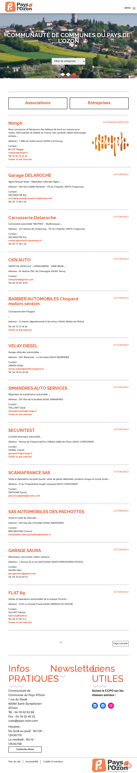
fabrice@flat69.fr (17, 616)
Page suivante (120, 643)
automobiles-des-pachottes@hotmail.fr (29, 535)
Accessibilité (32, 762)
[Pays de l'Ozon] (19, 4)
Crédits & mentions (53, 762)
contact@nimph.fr (18, 153)
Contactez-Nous (25, 749)
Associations (37, 103)
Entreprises (99, 103)
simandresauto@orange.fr (22, 411)
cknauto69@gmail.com (20, 280)
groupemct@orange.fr (20, 453)
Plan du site (14, 762)
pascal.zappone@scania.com (24, 496)
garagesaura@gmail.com (22, 574)
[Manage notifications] (129, 765)
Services (123, 122)
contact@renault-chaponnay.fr (25, 241)
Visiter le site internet (20, 159)
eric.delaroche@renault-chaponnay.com (30, 199)
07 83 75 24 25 (20, 156)
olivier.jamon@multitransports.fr (26, 369)
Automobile (110, 122)
